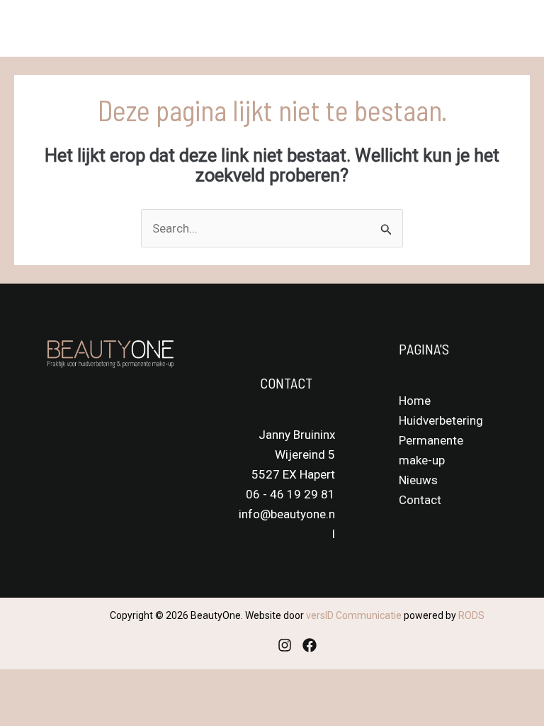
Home (415, 400)
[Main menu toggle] (514, 28)
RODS (471, 615)
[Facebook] (309, 645)
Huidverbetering (441, 420)
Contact (420, 500)
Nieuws (418, 480)
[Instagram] (285, 645)
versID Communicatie (354, 615)
